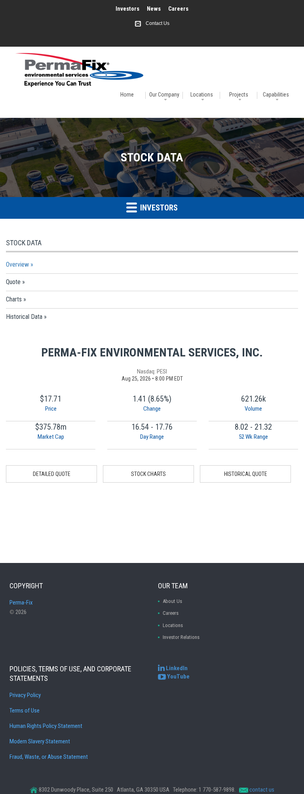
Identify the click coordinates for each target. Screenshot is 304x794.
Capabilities (276, 94)
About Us (172, 601)
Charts (14, 299)
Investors (127, 8)
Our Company (164, 94)
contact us (261, 789)
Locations (201, 94)
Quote (13, 282)
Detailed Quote (51, 474)
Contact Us (157, 23)
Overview (17, 264)
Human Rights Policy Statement (46, 726)
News (154, 8)
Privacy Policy (25, 695)
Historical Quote (245, 474)
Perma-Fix (21, 602)
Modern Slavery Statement (40, 741)
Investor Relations (181, 637)
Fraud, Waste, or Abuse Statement (49, 756)
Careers (178, 8)
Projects (238, 94)
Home (127, 94)
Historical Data (24, 316)
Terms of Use (25, 710)
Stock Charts (148, 474)
